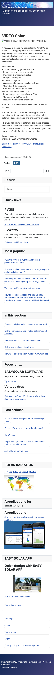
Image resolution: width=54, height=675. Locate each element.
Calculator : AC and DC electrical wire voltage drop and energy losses (24, 397)
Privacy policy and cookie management (22, 645)
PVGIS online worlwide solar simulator (21, 224)
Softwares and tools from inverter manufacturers (26, 353)
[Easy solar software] (27, 583)
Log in (7, 638)
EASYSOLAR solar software (17, 596)
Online (7, 163)
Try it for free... (10, 381)
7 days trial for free (12, 604)
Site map (8, 618)
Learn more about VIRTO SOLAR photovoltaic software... (23, 145)
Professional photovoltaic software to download (25, 324)
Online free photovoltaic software (19, 346)
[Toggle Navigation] (4, 22)
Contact (7, 625)
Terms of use (10, 631)
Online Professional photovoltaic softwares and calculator (25, 332)
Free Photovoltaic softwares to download (22, 340)
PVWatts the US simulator (16, 242)
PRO (16, 163)
